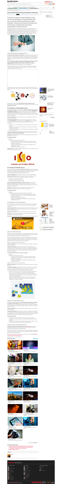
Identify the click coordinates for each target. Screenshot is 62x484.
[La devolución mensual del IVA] (43, 97)
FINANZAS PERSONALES (33, 8)
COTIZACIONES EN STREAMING (12, 8)
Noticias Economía (27, 467)
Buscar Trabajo (26, 468)
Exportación (9, 10)
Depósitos (10, 469)
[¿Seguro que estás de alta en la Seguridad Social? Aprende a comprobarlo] (44, 125)
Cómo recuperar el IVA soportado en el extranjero (50, 90)
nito (15, 336)
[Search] (54, 7)
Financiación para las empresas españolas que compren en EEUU (21, 446)
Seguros (10, 475)
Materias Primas (27, 477)
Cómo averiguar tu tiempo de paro (52, 132)
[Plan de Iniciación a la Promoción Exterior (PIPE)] (43, 103)
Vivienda (26, 469)
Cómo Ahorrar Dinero (27, 473)
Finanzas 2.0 (42, 467)
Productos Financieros (11, 468)
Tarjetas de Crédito (11, 476)
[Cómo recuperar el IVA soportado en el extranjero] (43, 90)
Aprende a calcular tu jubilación (51, 206)
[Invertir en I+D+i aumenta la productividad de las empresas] (42, 50)
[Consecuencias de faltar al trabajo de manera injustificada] (44, 213)
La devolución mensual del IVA (50, 96)
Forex (25, 478)
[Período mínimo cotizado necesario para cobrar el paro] (44, 220)
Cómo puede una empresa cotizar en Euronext (17, 448)
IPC (9, 467)
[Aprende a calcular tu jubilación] (44, 206)
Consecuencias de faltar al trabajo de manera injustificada (51, 213)
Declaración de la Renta (28, 470)
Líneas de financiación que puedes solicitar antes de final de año (21, 447)
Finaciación (13, 10)
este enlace (27, 327)
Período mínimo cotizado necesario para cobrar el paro (51, 220)
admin (29, 10)
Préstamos (10, 474)
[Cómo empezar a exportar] (43, 110)
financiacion (17, 10)
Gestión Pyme (12, 1)
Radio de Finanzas (42, 470)
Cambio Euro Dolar (27, 474)
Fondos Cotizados (11, 470)
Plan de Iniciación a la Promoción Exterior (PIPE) (50, 103)
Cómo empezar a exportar (50, 108)
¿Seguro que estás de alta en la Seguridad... (51, 125)
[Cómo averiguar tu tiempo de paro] (44, 166)
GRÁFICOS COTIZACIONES (23, 8)
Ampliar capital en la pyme (14, 449)
